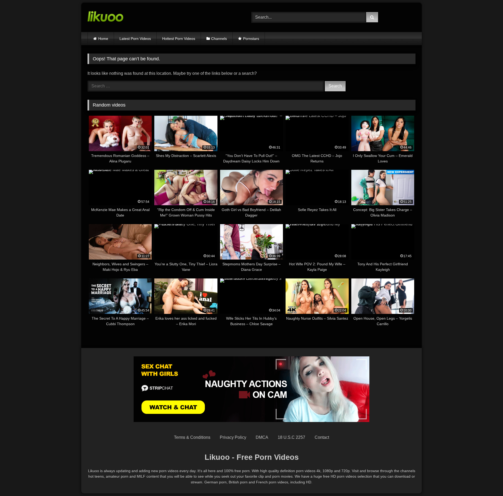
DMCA (262, 437)
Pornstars (251, 38)
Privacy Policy (233, 437)
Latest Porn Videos (135, 38)
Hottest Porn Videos (178, 38)
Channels (219, 38)
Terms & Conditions (192, 437)
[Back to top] (487, 480)
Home (103, 38)
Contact (322, 437)
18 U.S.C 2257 (291, 437)
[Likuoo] (105, 17)
